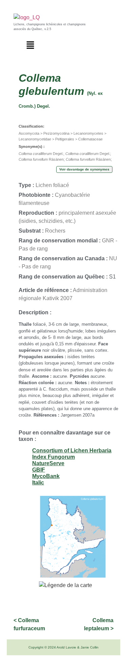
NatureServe (48, 463)
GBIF (38, 470)
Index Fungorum (53, 457)
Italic (38, 482)
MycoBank (46, 476)
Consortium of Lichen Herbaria (71, 450)
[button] (30, 45)
